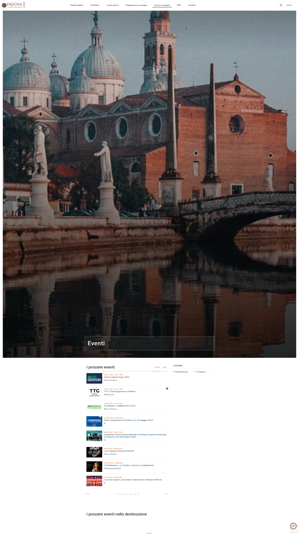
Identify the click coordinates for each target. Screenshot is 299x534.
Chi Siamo (95, 5)
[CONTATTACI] (293, 526)
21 (138, 494)
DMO (165, 367)
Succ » (167, 494)
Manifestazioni (181, 372)
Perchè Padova (76, 5)
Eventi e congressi (162, 5)
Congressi (201, 372)
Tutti (157, 367)
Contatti (192, 5)
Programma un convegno (136, 5)
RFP (179, 5)
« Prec (88, 494)
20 (135, 494)
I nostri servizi (112, 5)
